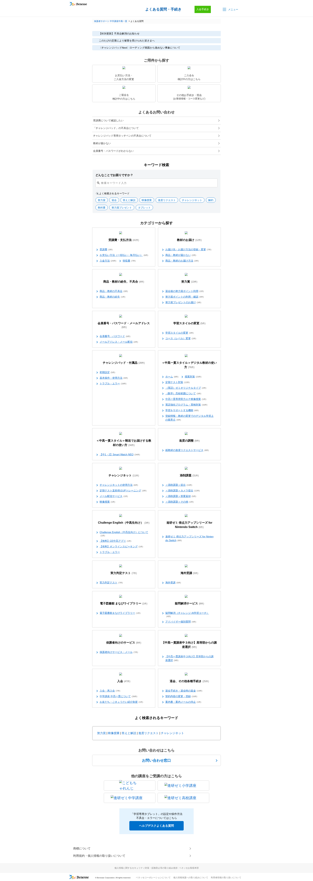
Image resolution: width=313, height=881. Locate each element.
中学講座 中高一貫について (118, 696)
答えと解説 (129, 733)
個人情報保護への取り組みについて (190, 877)
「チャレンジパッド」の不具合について (116, 128)
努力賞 (189, 281)
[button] (230, 9)
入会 (123, 681)
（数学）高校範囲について (183, 393)
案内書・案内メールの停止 (183, 701)
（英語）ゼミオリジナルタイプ (185, 387)
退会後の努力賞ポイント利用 (184, 291)
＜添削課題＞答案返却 (180, 496)
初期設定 (107, 372)
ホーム (171, 376)
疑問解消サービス (189, 603)
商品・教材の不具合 (114, 291)
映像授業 (107, 501)
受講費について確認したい (108, 120)
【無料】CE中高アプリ (115, 540)
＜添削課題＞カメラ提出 (182, 490)
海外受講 (189, 573)
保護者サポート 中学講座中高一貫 (110, 21)
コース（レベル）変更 (180, 338)
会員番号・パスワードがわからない (113, 150)
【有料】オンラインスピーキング (121, 546)
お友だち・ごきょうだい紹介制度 (121, 701)
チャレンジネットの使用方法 (119, 484)
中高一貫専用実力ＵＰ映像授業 (185, 399)
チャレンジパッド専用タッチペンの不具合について (122, 135)
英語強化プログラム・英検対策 (186, 404)
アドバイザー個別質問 (180, 621)
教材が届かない (102, 143)
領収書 (129, 260)
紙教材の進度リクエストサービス (187, 450)
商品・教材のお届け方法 (182, 260)
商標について (82, 848)
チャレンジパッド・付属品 (124, 362)
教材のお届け (189, 239)
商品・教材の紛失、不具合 (123, 281)
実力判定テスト (123, 573)
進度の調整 (189, 440)
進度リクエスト (148, 733)
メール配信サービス (114, 496)
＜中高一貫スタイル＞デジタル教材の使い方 (189, 365)
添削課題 (189, 475)
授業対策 (193, 376)
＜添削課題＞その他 (179, 501)
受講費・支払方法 (123, 239)
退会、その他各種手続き (189, 681)
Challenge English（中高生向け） (123, 522)
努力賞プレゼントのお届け (183, 302)
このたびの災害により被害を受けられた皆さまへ (127, 40)
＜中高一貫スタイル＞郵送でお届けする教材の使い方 (123, 442)
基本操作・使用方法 (114, 377)
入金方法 (108, 260)
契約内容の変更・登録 (181, 696)
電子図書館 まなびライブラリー (123, 603)
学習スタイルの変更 (189, 323)
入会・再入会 (110, 690)
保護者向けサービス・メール (119, 652)
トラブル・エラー (113, 383)
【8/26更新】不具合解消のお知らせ (119, 33)
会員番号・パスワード (115, 336)
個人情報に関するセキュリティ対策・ (156, 868)
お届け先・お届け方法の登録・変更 (188, 249)
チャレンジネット (123, 475)
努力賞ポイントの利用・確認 (184, 296)
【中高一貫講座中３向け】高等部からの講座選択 (189, 644)
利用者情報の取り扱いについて (226, 877)
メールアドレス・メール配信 (119, 341)
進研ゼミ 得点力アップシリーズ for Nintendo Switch (189, 525)
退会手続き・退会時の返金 (183, 690)
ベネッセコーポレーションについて (153, 877)
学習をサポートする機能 (182, 410)
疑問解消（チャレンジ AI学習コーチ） (187, 614)
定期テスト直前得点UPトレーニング (123, 490)
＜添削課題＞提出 (178, 484)
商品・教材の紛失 (112, 296)
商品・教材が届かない (180, 255)
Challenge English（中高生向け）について (124, 534)
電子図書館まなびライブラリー (120, 612)
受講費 (106, 249)
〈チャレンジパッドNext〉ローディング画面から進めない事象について (139, 47)
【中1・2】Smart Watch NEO (120, 454)
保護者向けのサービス (123, 642)
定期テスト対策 (177, 382)
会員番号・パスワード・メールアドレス (124, 325)
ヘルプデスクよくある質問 (156, 825)
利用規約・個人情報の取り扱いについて (99, 855)
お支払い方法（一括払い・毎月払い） (124, 255)
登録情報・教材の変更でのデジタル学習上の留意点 (189, 417)
